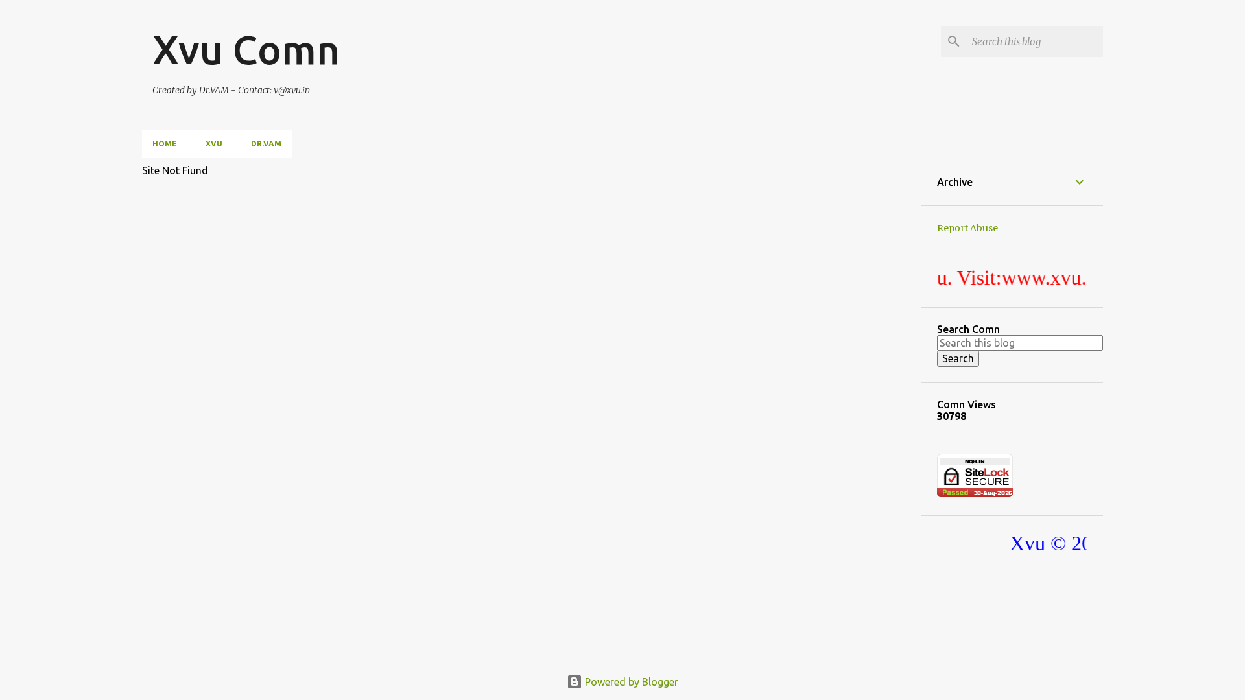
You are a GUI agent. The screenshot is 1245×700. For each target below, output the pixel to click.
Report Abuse (967, 228)
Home (164, 143)
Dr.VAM (266, 143)
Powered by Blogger (630, 682)
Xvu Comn (246, 49)
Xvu (214, 143)
